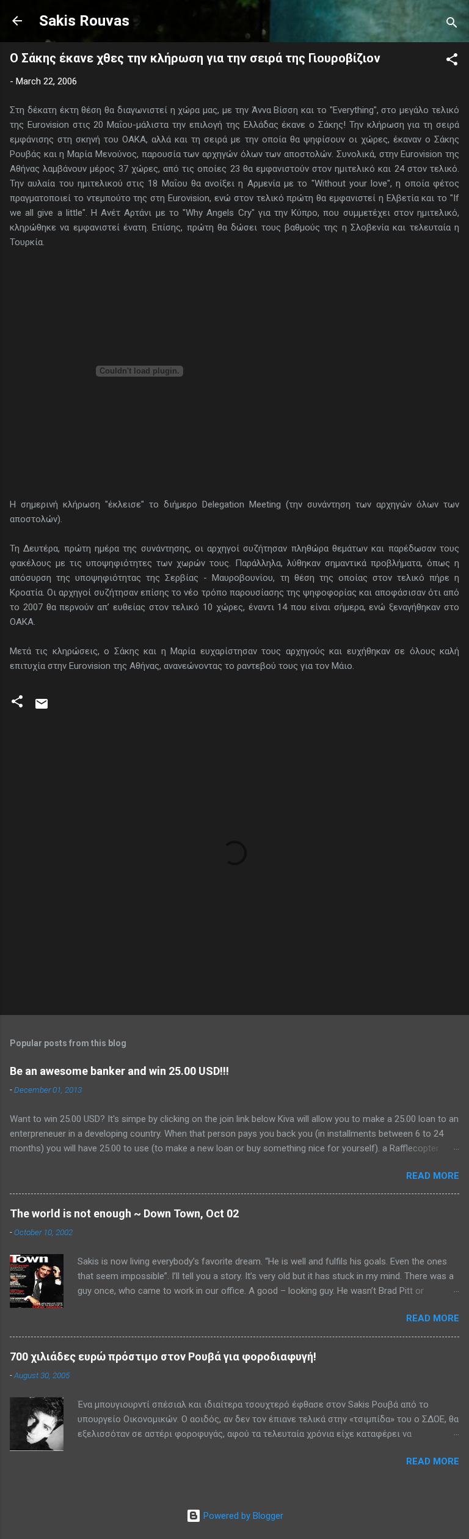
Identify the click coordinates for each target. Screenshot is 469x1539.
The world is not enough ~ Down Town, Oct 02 (124, 1213)
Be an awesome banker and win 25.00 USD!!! (119, 1071)
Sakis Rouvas (84, 20)
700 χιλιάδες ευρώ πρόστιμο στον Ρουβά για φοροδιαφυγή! (163, 1356)
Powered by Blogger (242, 1515)
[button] (452, 61)
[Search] (452, 24)
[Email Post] (41, 708)
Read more (432, 1175)
